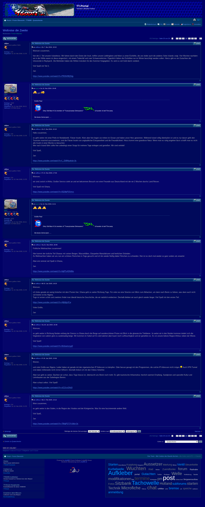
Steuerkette (191, 464)
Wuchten (136, 468)
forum (182, 469)
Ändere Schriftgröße (199, 20)
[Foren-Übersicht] (39, 9)
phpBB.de (84, 462)
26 (201, 38)
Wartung (167, 464)
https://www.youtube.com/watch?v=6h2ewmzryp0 (53, 346)
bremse (174, 488)
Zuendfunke (169, 469)
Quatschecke (38, 20)
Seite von (164, 38)
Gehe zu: (160, 441)
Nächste (198, 431)
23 (195, 38)
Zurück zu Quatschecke (12, 441)
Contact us (8, 471)
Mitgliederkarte (152, 24)
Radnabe (194, 469)
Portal (9, 20)
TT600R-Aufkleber (17, 479)
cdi (181, 489)
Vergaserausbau (190, 479)
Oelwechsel (179, 479)
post (169, 477)
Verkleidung (187, 474)
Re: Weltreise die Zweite (41, 43)
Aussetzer (153, 464)
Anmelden (197, 24)
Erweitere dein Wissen (12, 495)
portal (137, 474)
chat (152, 487)
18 (180, 38)
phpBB (67, 460)
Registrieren (187, 24)
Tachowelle (145, 483)
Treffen (159, 474)
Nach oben (200, 80)
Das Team (150, 456)
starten (192, 483)
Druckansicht (194, 20)
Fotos (111, 483)
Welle (177, 473)
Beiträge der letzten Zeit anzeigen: (76, 431)
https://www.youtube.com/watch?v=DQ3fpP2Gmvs (53, 192)
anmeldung (115, 492)
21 (189, 38)
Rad (151, 469)
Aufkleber (120, 473)
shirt (166, 489)
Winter (175, 465)
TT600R (29, 20)
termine (142, 478)
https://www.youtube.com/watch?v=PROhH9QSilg (53, 76)
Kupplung (131, 464)
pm (159, 479)
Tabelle (195, 474)
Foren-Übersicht (19, 20)
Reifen (158, 469)
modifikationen (119, 479)
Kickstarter (153, 479)
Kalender (177, 24)
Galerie (168, 24)
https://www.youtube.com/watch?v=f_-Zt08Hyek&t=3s (54, 161)
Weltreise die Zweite (15, 30)
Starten (113, 464)
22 (192, 38)
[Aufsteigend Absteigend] (133, 431)
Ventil (181, 464)
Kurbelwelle (116, 469)
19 (183, 38)
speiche (187, 488)
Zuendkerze (122, 465)
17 (177, 38)
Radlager (167, 474)
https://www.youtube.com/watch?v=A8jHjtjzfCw (52, 302)
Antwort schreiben (9, 38)
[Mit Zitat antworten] (197, 43)
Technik (114, 488)
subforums (179, 483)
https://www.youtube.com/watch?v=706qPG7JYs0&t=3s (55, 424)
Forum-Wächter (16, 33)
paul (37, 88)
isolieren (195, 489)
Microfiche (131, 488)
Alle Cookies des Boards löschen (167, 456)
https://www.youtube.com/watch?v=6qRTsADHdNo (53, 271)
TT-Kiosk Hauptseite (14, 487)
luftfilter (161, 489)
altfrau (38, 47)
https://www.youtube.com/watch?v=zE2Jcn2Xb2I (53, 388)
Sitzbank (123, 483)
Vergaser (140, 465)
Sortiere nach (105, 431)
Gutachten (148, 474)
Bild (133, 479)
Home (11, 463)
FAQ (161, 24)
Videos (144, 489)
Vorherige (7, 431)
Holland (166, 483)
